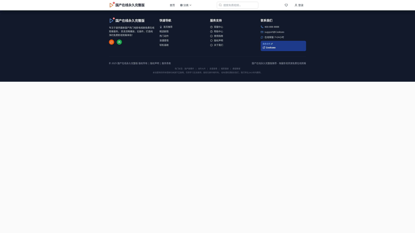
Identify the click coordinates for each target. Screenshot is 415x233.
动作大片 (202, 68)
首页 (172, 5)
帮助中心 (218, 31)
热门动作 (164, 35)
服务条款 (166, 63)
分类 (186, 5)
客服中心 (218, 26)
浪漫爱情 (164, 40)
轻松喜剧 (164, 44)
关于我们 (218, 44)
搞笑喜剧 (225, 68)
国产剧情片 (189, 68)
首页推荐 (167, 26)
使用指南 (218, 35)
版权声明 (218, 40)
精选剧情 (164, 31)
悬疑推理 (236, 68)
